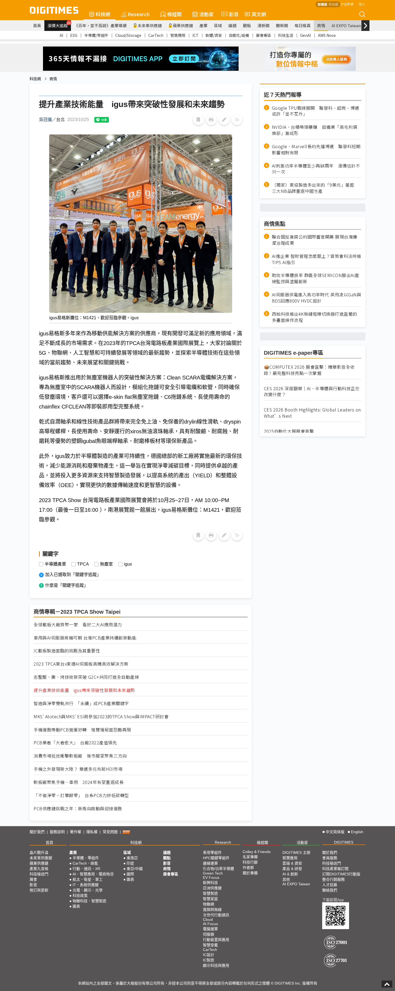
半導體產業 (55, 564)
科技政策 (80, 895)
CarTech (155, 35)
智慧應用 (177, 35)
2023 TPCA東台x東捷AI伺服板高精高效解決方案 (81, 664)
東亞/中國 (135, 868)
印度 (130, 863)
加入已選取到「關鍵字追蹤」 (73, 574)
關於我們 (37, 832)
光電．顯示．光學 (88, 890)
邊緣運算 (210, 863)
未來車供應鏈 (150, 25)
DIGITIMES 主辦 (296, 852)
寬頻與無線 (212, 909)
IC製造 (208, 960)
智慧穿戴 (210, 945)
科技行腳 (250, 862)
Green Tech (213, 873)
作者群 (248, 867)
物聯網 (208, 904)
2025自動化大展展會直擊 (289, 431)
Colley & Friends (257, 852)
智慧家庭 (210, 899)
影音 (231, 13)
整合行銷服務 (333, 879)
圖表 (76, 906)
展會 (33, 879)
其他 (286, 879)
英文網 (259, 13)
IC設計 (208, 955)
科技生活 (285, 35)
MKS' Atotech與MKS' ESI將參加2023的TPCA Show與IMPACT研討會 (101, 716)
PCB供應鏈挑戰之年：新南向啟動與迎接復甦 (78, 808)
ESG (73, 35)
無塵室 (106, 564)
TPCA (83, 564)
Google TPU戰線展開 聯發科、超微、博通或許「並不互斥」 (315, 111)
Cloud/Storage (128, 35)
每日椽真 (303, 25)
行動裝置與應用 (216, 939)
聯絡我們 (329, 890)
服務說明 (57, 832)
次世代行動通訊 (216, 915)
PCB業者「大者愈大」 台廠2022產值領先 (75, 743)
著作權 (75, 832)
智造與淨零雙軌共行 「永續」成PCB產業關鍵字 (81, 703)
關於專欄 (250, 873)
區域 (218, 25)
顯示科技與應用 (216, 965)
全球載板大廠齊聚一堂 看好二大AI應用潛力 (78, 624)
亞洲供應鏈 (212, 888)
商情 (321, 25)
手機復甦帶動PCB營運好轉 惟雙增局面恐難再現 (82, 730)
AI (61, 35)
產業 (203, 25)
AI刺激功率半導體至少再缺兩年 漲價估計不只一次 (316, 169)
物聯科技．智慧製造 (89, 901)
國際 (130, 874)
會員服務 (329, 858)
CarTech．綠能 (85, 863)
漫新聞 (263, 25)
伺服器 (208, 934)
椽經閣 (174, 13)
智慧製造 (210, 893)
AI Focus (210, 924)
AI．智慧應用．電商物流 (93, 874)
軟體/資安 (214, 35)
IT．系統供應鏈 (86, 885)
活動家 (206, 13)
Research (139, 13)
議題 (232, 25)
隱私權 (92, 832)
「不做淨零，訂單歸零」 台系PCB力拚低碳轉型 (81, 795)
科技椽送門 (39, 874)
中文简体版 (335, 832)
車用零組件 (212, 852)
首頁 (37, 25)
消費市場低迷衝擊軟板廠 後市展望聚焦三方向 (80, 756)
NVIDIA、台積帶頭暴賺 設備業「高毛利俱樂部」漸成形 (314, 130)
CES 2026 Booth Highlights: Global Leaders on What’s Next (312, 413)
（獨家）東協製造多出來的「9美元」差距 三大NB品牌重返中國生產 (315, 188)
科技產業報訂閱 (335, 868)
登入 (362, 4)
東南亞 (132, 858)
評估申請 (346, 4)
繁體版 (322, 4)
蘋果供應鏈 (183, 25)
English (357, 832)
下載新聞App (333, 900)
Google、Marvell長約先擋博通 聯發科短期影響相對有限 (316, 149)
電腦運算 (210, 929)
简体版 (333, 4)
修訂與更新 (39, 890)
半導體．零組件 (86, 858)
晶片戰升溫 (39, 852)
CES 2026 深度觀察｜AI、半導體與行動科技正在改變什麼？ (312, 391)
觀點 (247, 25)
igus (128, 564)
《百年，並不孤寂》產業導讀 (100, 25)
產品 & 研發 (292, 868)
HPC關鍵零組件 (216, 858)
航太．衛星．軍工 (88, 879)
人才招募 (329, 885)
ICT (195, 35)
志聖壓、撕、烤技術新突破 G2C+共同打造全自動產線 (86, 677)
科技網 (103, 13)
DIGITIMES (343, 842)
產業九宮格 (39, 868)
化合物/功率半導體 (218, 868)
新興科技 (210, 882)
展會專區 (263, 35)
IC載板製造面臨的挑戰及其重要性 (67, 651)
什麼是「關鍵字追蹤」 (66, 585)
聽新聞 (282, 25)
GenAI (305, 35)
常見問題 (110, 832)
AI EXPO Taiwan (346, 25)
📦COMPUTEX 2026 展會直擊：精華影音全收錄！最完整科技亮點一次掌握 (309, 370)
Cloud (208, 919)
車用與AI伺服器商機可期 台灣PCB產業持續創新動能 (85, 638)
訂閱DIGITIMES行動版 (341, 874)
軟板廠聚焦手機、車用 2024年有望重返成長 (79, 782)
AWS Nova (327, 35)
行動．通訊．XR (86, 868)
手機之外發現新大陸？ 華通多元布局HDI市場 (78, 769)
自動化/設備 (239, 35)
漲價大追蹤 (59, 25)
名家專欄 (250, 857)
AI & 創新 (290, 874)
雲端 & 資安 (292, 863)
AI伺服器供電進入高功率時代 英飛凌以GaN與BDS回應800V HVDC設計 (316, 298)
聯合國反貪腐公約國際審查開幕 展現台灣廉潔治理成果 (314, 240)
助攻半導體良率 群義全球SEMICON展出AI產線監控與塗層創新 (315, 278)
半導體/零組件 (96, 35)
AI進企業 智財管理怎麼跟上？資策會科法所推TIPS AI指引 (316, 259)
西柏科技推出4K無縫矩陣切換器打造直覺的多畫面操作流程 (314, 317)
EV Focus (211, 877)
